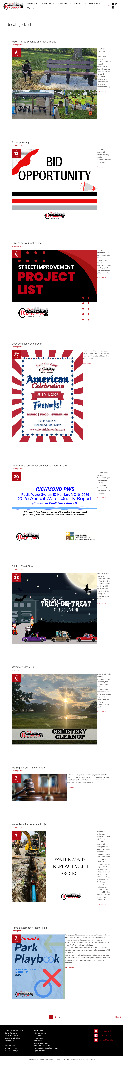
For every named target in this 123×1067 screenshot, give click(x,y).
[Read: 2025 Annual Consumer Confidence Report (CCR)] (54, 507)
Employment (37, 1040)
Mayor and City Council (41, 1046)
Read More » (101, 91)
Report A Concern (39, 1051)
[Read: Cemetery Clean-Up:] (54, 709)
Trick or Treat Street (23, 566)
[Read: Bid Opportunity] (54, 184)
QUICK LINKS (38, 1030)
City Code (37, 1035)
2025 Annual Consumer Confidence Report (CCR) (39, 465)
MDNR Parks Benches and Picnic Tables (34, 41)
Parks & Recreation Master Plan (29, 927)
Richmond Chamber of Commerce (45, 1048)
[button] (36, 3)
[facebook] (113, 4)
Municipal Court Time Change (28, 767)
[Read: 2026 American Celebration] (47, 396)
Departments (38, 1038)
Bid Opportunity (20, 142)
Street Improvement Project (27, 243)
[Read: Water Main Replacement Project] (54, 866)
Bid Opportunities (39, 1033)
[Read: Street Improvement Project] (54, 285)
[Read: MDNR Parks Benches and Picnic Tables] (54, 84)
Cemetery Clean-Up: (23, 667)
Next (118, 1017)
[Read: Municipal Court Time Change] (39, 788)
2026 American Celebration (27, 343)
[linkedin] (116, 4)
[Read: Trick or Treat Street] (54, 608)
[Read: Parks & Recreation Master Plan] (38, 966)
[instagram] (113, 7)
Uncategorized (17, 45)
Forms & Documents (40, 1043)
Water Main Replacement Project (30, 824)
